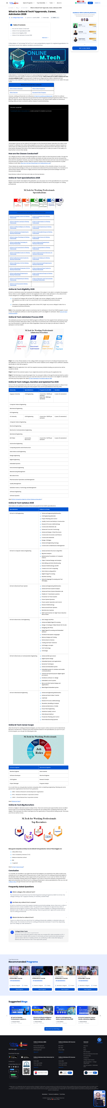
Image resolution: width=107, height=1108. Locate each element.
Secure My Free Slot (21, 551)
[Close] (50, 523)
